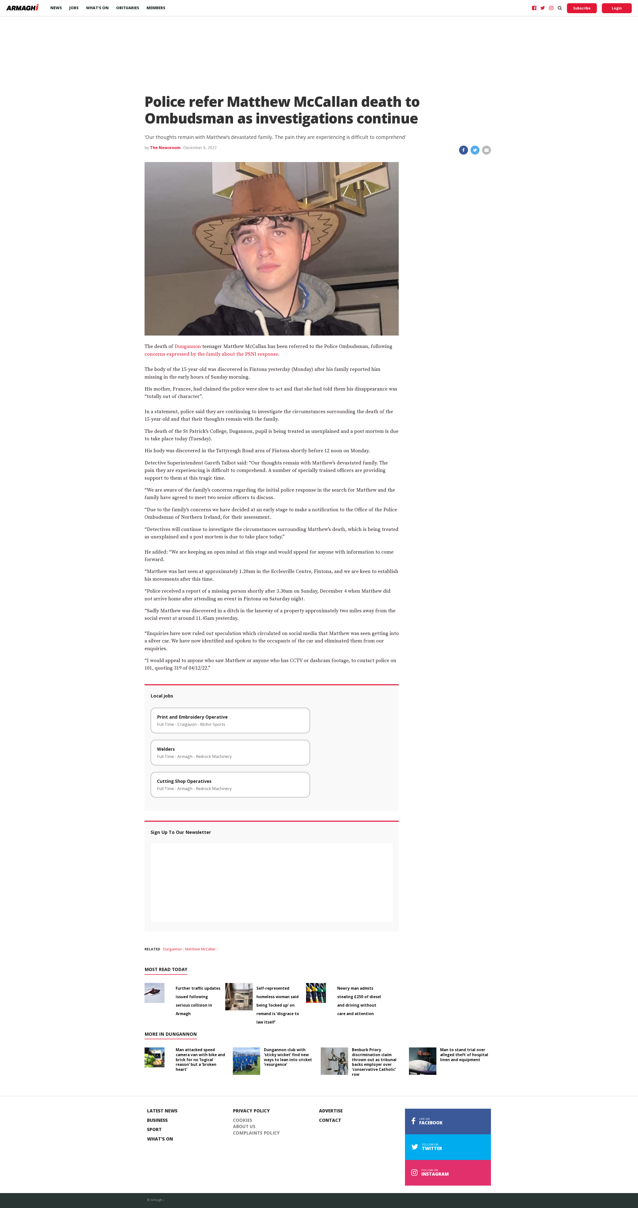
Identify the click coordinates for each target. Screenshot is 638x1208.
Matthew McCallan (200, 949)
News (56, 7)
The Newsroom (165, 147)
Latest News (162, 1111)
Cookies (242, 1120)
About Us (244, 1126)
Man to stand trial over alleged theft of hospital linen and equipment (464, 1054)
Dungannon (187, 347)
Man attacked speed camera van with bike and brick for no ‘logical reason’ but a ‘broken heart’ (200, 1059)
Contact (330, 1120)
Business (157, 1120)
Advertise (331, 1111)
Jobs (74, 7)
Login (617, 8)
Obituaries (127, 7)
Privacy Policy (251, 1111)
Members (156, 7)
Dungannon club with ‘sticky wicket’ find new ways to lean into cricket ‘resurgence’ (288, 1057)
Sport (154, 1129)
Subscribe (582, 8)
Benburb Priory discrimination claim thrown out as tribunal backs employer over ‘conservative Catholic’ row (374, 1062)
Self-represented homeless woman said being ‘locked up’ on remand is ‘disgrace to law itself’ (277, 1005)
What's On (160, 1139)
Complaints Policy (256, 1133)
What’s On (97, 7)
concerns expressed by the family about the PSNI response (211, 354)
